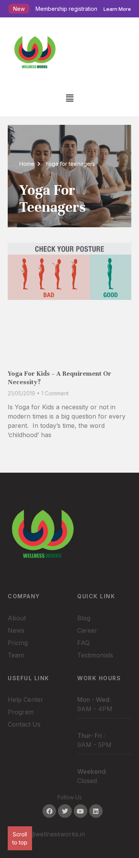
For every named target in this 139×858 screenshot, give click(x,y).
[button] (69, 98)
